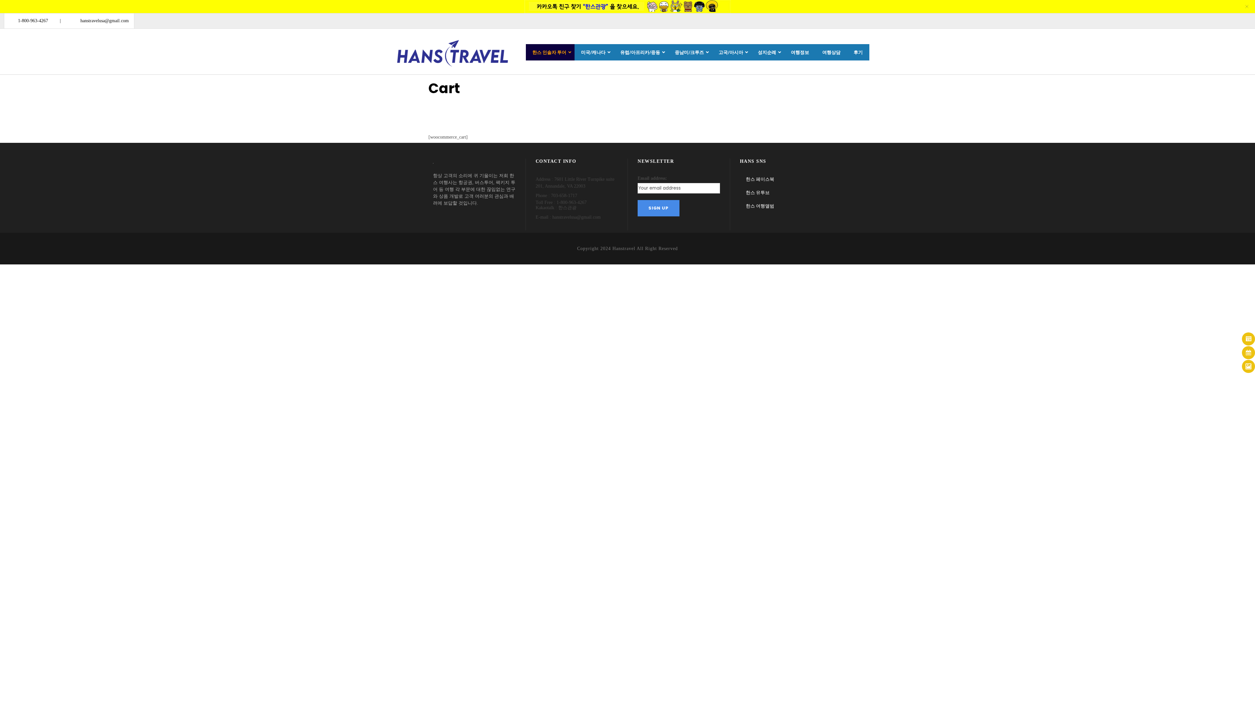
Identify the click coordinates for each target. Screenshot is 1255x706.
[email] (1197, 20)
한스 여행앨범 (760, 206)
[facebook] (1209, 20)
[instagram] (1244, 20)
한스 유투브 (758, 192)
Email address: (652, 178)
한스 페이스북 (760, 179)
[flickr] (1220, 20)
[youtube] (1232, 20)
